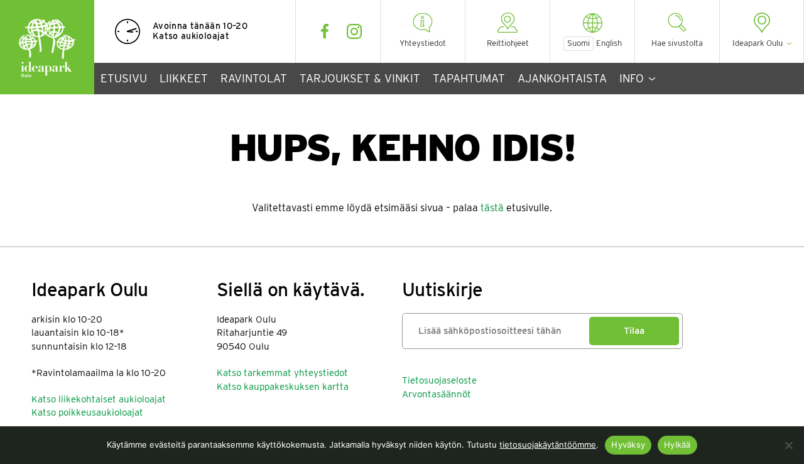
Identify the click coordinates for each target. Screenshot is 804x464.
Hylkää (677, 444)
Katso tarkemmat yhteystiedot (282, 372)
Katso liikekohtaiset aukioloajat (98, 399)
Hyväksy (628, 444)
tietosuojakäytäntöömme (547, 444)
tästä (492, 208)
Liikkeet (184, 78)
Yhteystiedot (422, 43)
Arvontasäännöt (436, 394)
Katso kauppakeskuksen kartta (283, 386)
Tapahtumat (469, 78)
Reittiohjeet (508, 43)
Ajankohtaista (562, 78)
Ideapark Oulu (47, 47)
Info (631, 78)
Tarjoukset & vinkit (360, 78)
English (609, 43)
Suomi (578, 43)
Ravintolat (253, 78)
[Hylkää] (788, 445)
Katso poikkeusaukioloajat (87, 412)
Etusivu (123, 78)
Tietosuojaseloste (439, 380)
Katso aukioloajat (191, 36)
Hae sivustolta (677, 43)
